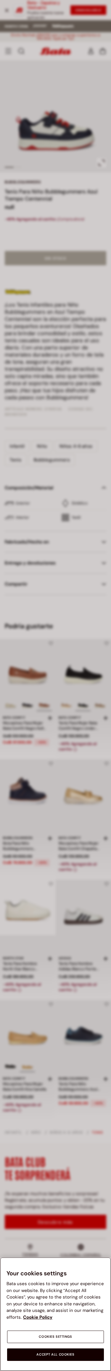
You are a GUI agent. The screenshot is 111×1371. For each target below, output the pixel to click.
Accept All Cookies (55, 1354)
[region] (55, 1314)
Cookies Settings (55, 1336)
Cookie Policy (37, 1317)
